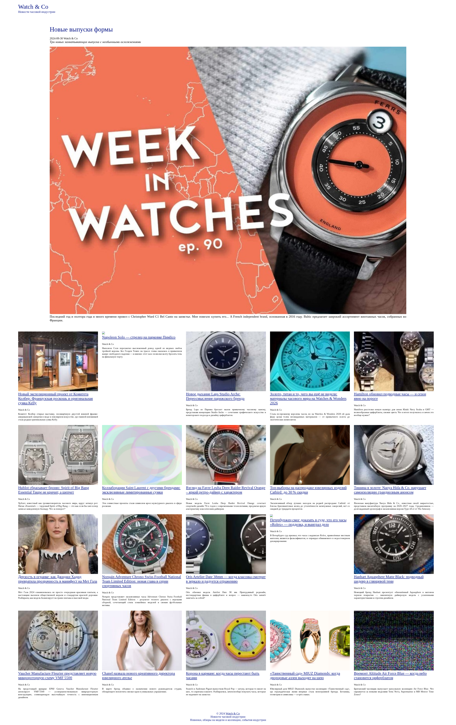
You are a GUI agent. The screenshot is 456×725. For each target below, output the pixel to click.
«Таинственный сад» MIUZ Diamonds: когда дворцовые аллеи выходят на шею (305, 675)
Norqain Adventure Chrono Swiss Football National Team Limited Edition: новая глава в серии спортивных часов (141, 581)
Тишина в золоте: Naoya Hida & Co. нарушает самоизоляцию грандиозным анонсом (390, 490)
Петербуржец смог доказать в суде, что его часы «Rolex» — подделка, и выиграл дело (308, 522)
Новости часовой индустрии (36, 12)
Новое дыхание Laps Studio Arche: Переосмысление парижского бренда (215, 396)
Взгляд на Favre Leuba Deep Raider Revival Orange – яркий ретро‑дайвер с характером (225, 490)
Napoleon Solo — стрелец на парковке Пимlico (138, 337)
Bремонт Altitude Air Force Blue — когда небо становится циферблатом (390, 675)
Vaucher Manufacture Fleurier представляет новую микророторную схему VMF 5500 (57, 675)
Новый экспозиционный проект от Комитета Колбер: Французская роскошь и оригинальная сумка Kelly (55, 398)
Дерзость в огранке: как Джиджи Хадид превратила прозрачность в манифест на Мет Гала (57, 579)
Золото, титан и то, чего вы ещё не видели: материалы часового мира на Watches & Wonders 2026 (308, 398)
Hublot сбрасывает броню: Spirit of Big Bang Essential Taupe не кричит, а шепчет (53, 490)
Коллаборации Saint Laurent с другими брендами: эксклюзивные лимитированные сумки (141, 490)
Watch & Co (33, 6)
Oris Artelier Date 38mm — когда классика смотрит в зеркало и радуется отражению (226, 579)
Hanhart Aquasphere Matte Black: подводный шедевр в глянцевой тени (389, 579)
